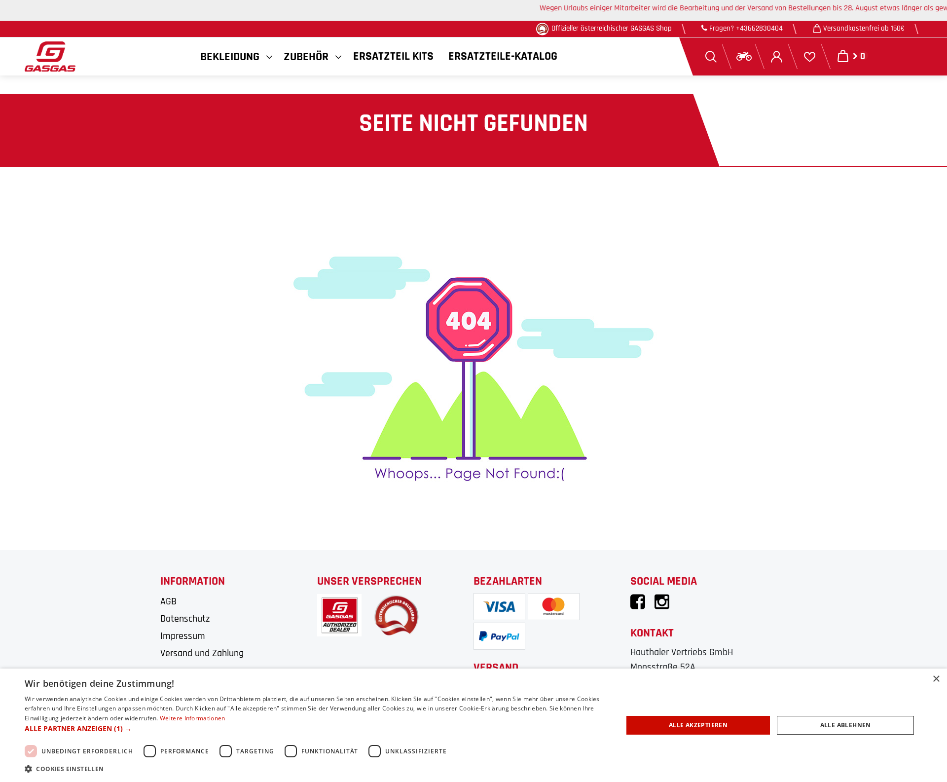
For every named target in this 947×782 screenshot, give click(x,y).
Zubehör (306, 56)
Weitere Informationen (192, 718)
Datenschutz (185, 618)
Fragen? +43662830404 (745, 28)
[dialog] (473, 725)
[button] (315, 728)
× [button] (936, 679)
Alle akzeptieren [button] (698, 725)
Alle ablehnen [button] (845, 725)
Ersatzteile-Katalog (502, 56)
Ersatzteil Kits (393, 56)
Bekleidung (229, 56)
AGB (168, 601)
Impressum (182, 636)
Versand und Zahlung (202, 653)
